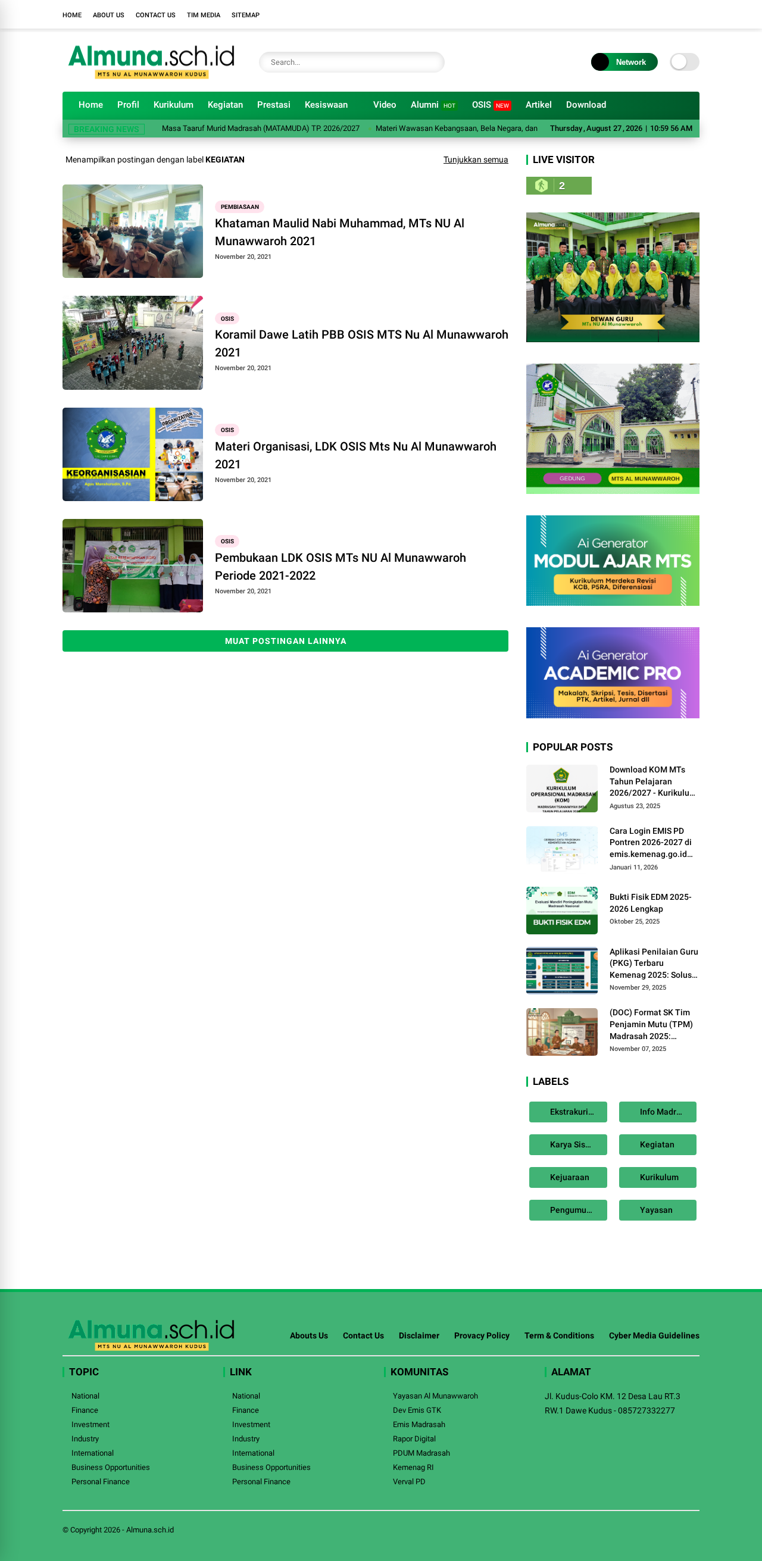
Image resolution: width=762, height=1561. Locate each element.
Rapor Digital (414, 1438)
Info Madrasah (666, 1111)
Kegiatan (225, 104)
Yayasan (655, 1210)
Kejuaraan (568, 1177)
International (92, 1453)
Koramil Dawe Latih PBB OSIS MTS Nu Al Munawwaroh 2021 (361, 343)
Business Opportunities (110, 1467)
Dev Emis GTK (417, 1410)
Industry (85, 1438)
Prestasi (274, 104)
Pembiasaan (240, 207)
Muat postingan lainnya (285, 641)
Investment (90, 1424)
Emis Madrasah (419, 1424)
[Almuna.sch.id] (152, 76)
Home (72, 15)
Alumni (433, 104)
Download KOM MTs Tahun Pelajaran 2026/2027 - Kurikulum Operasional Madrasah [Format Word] (653, 782)
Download (586, 104)
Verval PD (409, 1481)
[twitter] (640, 14)
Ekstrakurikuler (577, 1111)
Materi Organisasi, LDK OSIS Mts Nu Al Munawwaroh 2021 (355, 455)
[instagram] (658, 14)
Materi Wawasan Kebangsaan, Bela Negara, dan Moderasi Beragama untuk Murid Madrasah (502, 128)
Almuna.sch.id (150, 1529)
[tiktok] (694, 14)
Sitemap (246, 15)
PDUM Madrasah (421, 1453)
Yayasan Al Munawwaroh (435, 1395)
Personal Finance (100, 1481)
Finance (84, 1410)
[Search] (433, 62)
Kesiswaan (326, 104)
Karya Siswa (572, 1144)
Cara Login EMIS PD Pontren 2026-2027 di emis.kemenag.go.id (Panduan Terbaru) (651, 843)
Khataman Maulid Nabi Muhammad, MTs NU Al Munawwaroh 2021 (339, 232)
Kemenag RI (413, 1467)
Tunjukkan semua (476, 159)
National (85, 1395)
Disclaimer (419, 1335)
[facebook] (622, 14)
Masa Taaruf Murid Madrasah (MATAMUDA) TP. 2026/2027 (233, 128)
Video (384, 104)
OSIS (490, 104)
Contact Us (156, 15)
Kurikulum (173, 104)
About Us (108, 15)
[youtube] (676, 14)
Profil (128, 104)
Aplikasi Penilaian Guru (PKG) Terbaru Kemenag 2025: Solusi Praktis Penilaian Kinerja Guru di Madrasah (654, 964)
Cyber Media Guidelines (654, 1335)
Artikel (539, 104)
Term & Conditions (559, 1335)
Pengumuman (575, 1210)
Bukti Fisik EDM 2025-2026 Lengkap (651, 903)
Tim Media (203, 15)
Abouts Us (309, 1335)
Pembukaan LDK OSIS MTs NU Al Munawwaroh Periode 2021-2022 (340, 566)
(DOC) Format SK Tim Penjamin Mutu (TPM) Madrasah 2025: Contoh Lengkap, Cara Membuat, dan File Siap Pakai (654, 1025)
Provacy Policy (482, 1335)
